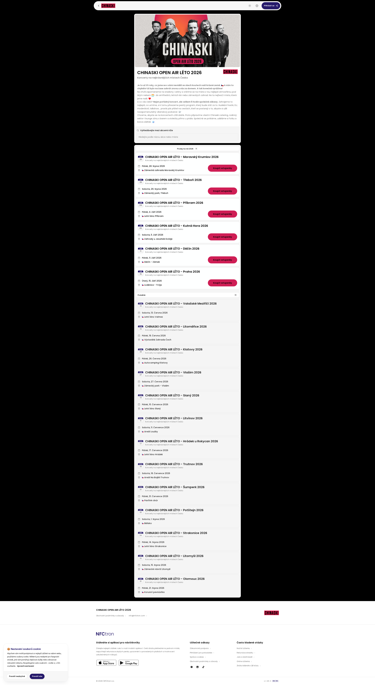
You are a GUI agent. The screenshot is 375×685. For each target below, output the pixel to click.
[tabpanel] (187, 374)
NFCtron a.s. (109, 681)
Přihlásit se (269, 5)
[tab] (187, 149)
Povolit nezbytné (17, 676)
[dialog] (36, 662)
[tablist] (187, 149)
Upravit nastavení (25, 666)
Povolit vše (37, 676)
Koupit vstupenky (222, 168)
